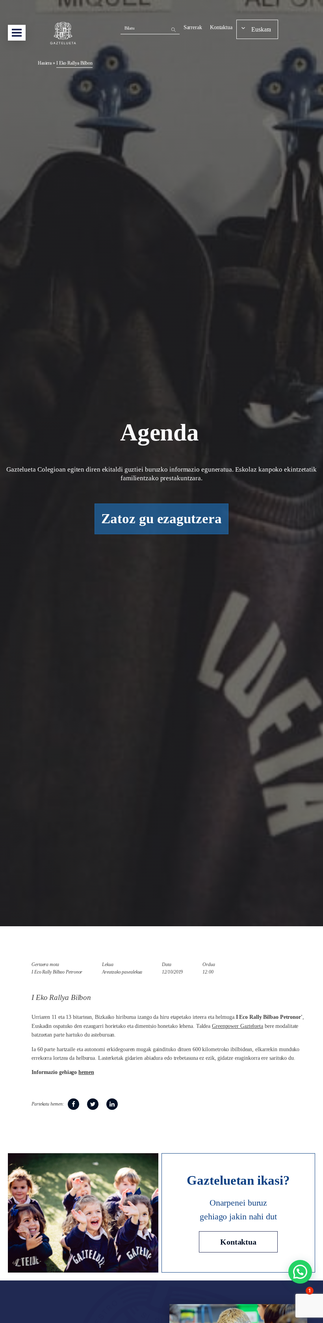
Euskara (261, 29)
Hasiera (45, 63)
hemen (86, 1072)
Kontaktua (221, 27)
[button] (300, 1272)
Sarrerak (193, 27)
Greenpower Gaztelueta (237, 1026)
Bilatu (129, 28)
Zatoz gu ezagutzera (161, 518)
